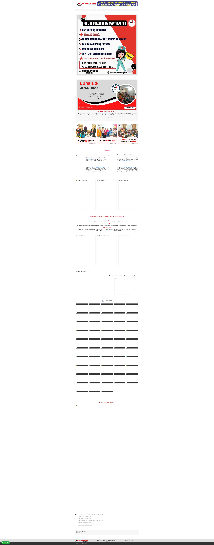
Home (78, 9)
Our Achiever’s (109, 300)
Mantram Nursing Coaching (81, 531)
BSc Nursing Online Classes (126, 160)
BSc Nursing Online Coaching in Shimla (103, 113)
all (102, 300)
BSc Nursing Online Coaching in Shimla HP (85, 516)
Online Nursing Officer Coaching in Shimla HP (85, 522)
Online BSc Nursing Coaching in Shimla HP (85, 518)
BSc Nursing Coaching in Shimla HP (99, 514)
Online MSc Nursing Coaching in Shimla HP (85, 520)
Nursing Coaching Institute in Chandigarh (98, 167)
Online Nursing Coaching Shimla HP (98, 520)
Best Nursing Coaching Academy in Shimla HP (86, 514)
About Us (83, 9)
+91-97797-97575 (129, 540)
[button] (5, 542)
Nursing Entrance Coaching (93, 9)
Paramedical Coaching (117, 9)
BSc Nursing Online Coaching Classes (128, 167)
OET (125, 9)
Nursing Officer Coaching (105, 9)
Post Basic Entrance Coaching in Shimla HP (99, 524)
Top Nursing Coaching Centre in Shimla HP (85, 526)
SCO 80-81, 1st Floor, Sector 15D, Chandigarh (107, 540)
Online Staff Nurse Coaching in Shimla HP (85, 524)
